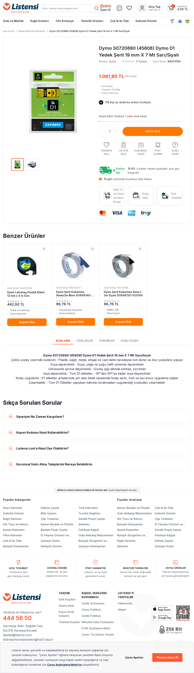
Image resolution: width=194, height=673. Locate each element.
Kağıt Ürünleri (39, 21)
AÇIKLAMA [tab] (63, 340)
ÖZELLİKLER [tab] (85, 340)
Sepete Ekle (27, 322)
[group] (106, 149)
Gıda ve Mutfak (13, 21)
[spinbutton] (109, 131)
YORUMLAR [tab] (107, 340)
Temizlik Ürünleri (92, 21)
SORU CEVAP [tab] (129, 340)
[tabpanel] (97, 369)
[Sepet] (119, 8)
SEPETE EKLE (152, 131)
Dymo (112, 61)
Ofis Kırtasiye (65, 21)
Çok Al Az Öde (119, 21)
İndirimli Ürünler (146, 21)
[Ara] (96, 8)
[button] (103, 131)
